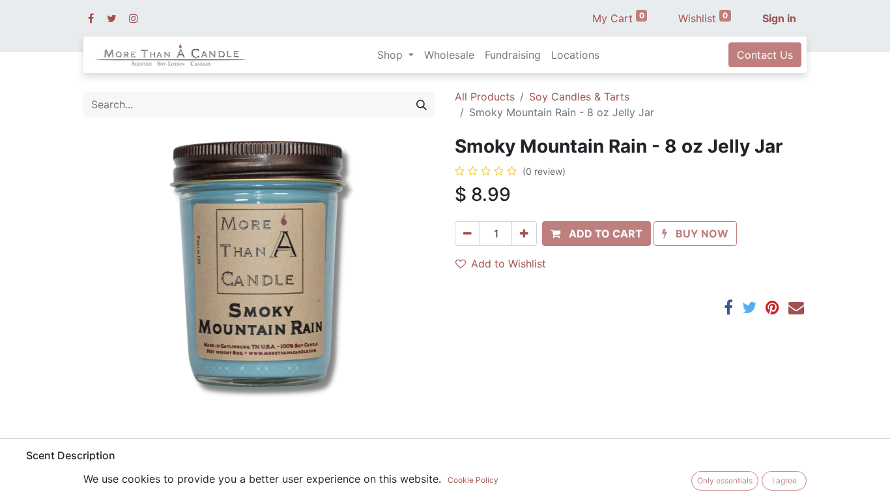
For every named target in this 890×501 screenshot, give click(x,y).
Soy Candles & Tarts (579, 96)
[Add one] (524, 233)
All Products (485, 96)
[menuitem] (449, 55)
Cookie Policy (473, 480)
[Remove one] (467, 233)
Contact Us (765, 54)
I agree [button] (784, 480)
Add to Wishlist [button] (508, 263)
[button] (596, 233)
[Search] (421, 104)
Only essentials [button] (725, 480)
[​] (90, 18)
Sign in (779, 18)
